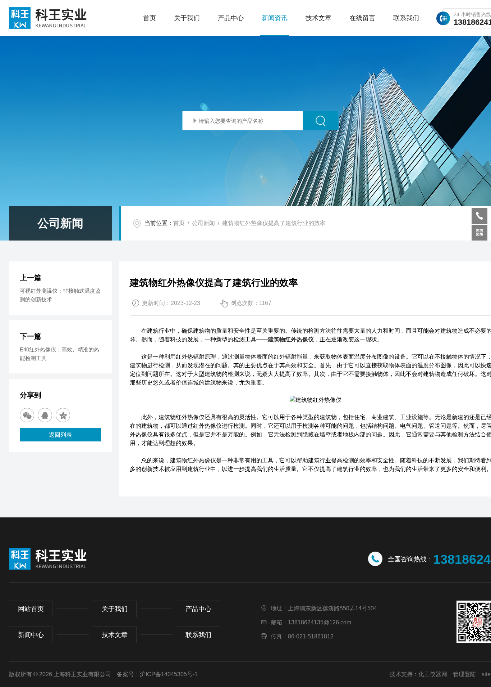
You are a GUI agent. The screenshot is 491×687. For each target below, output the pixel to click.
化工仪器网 (432, 674)
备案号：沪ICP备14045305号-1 (157, 674)
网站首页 (31, 608)
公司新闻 (203, 223)
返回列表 (60, 435)
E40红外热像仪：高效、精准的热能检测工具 (59, 353)
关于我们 (187, 18)
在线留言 (362, 18)
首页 (149, 18)
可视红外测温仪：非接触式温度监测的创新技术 (60, 295)
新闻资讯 (275, 18)
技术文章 (318, 18)
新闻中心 (31, 634)
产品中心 (231, 18)
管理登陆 (464, 674)
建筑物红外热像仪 (291, 339)
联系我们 (406, 18)
